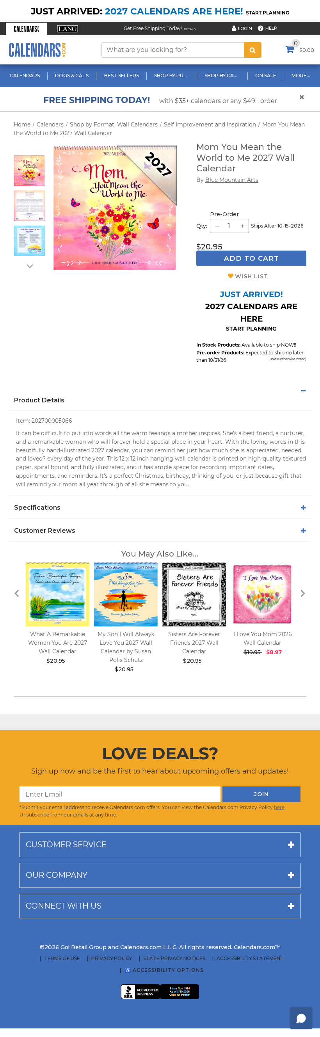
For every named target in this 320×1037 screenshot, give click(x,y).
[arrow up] (29, 150)
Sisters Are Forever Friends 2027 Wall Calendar (194, 643)
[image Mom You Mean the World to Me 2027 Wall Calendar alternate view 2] (29, 205)
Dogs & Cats (72, 75)
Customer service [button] (66, 844)
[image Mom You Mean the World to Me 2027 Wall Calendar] (115, 208)
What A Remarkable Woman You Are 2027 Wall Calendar (57, 643)
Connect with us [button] (63, 906)
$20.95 (209, 246)
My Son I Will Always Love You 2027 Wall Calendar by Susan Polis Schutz (126, 647)
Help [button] (271, 28)
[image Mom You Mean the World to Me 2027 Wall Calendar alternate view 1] (29, 170)
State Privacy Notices (174, 958)
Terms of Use (62, 958)
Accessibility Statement (250, 958)
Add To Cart (251, 258)
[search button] (252, 50)
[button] (26, 29)
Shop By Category (223, 75)
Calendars (25, 75)
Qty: (201, 226)
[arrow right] (303, 593)
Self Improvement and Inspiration (210, 124)
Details (190, 29)
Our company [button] (56, 875)
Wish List (251, 276)
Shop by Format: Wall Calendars (114, 124)
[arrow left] (17, 593)
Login (245, 28)
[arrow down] (29, 266)
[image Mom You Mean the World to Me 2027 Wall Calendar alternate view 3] (29, 240)
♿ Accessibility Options (164, 970)
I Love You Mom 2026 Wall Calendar (262, 638)
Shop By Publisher (172, 75)
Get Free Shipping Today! (153, 28)
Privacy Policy (111, 958)
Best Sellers (121, 75)
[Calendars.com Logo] (37, 49)
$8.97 (274, 652)
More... (301, 75)
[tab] (160, 391)
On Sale (265, 75)
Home (22, 124)
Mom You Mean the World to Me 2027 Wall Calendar (245, 158)
